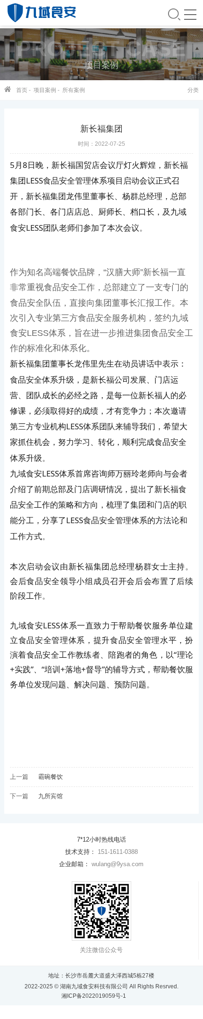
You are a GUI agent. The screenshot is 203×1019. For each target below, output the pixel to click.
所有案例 (73, 90)
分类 (193, 90)
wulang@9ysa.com (118, 864)
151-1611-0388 (118, 851)
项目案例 (45, 90)
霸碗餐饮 (50, 776)
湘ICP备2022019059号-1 (93, 996)
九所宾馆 (50, 796)
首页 (21, 90)
